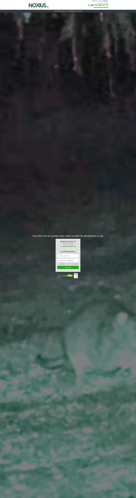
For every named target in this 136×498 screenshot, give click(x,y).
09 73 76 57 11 (99, 5)
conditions (68, 264)
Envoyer (68, 267)
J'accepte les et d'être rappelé (68, 264)
